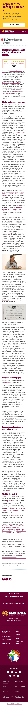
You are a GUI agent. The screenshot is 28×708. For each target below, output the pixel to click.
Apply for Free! (14, 24)
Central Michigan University (14, 704)
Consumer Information (6, 692)
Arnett (8, 374)
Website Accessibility (6, 687)
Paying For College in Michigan (8, 697)
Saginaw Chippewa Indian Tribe (11, 83)
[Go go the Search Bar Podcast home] (18, 676)
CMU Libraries (13, 557)
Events (18, 634)
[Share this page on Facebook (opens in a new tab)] (3, 579)
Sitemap (17, 691)
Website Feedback (20, 686)
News (17, 631)
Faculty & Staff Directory (6, 632)
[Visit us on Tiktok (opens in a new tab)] (10, 676)
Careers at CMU (6, 643)
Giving (17, 638)
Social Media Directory (19, 642)
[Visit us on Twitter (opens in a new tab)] (12, 672)
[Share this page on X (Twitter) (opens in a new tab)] (6, 579)
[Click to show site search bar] (24, 31)
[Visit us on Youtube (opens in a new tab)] (16, 672)
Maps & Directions (6, 639)
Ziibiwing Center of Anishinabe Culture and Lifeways (12, 209)
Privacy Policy (19, 681)
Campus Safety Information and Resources (19, 698)
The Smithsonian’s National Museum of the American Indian (13, 529)
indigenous (7, 382)
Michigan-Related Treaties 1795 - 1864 (14, 603)
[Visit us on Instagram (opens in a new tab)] (20, 672)
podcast (8, 490)
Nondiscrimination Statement (8, 682)
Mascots (14, 600)
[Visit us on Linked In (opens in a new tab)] (14, 676)
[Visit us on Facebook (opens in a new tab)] (8, 672)
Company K (5, 300)
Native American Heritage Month (14, 596)
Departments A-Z (6, 636)
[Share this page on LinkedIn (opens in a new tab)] (10, 579)
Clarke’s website (10, 500)
